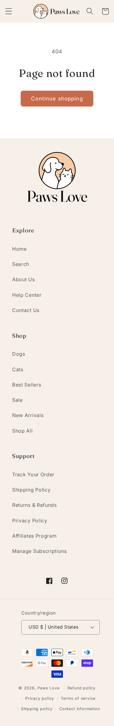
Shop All (22, 431)
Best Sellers (26, 385)
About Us (23, 279)
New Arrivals (27, 415)
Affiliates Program (34, 536)
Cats (17, 369)
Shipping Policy (31, 490)
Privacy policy (39, 698)
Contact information (79, 708)
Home (19, 249)
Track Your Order (33, 474)
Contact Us (26, 310)
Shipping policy (37, 708)
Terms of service (78, 698)
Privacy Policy (29, 520)
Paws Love (48, 688)
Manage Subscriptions (39, 551)
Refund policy (81, 688)
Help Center (27, 295)
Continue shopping (57, 98)
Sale (17, 400)
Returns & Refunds (34, 505)
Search (20, 264)
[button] (8, 11)
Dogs (18, 354)
